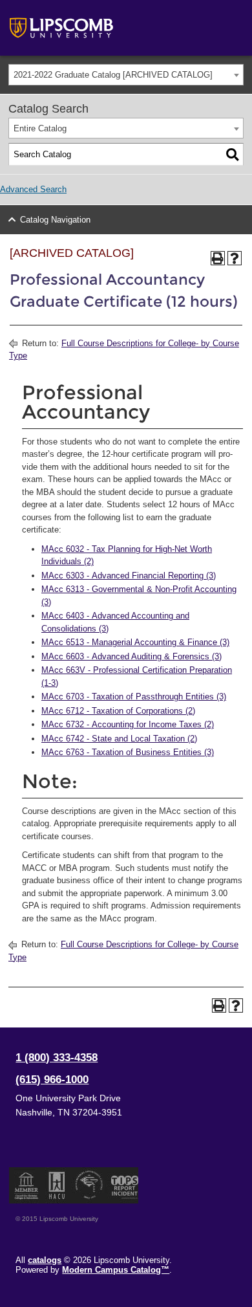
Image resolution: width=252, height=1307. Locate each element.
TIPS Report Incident (123, 1185)
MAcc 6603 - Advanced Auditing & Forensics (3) (131, 656)
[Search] (233, 154)
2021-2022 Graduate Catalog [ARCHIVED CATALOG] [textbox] (113, 75)
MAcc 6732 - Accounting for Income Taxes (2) (127, 724)
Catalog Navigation (55, 220)
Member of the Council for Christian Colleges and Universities (26, 1185)
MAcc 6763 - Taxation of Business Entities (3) (127, 752)
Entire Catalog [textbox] (40, 128)
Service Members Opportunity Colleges (89, 1185)
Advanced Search (33, 189)
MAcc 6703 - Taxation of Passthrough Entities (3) (133, 696)
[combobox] (126, 74)
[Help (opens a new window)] (234, 258)
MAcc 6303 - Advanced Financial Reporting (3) (128, 575)
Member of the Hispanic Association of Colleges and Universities (57, 1185)
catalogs (44, 1260)
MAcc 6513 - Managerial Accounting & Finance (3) (135, 642)
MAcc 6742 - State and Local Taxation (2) (119, 738)
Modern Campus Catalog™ (115, 1270)
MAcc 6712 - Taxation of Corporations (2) (118, 711)
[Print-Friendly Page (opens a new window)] (218, 258)
